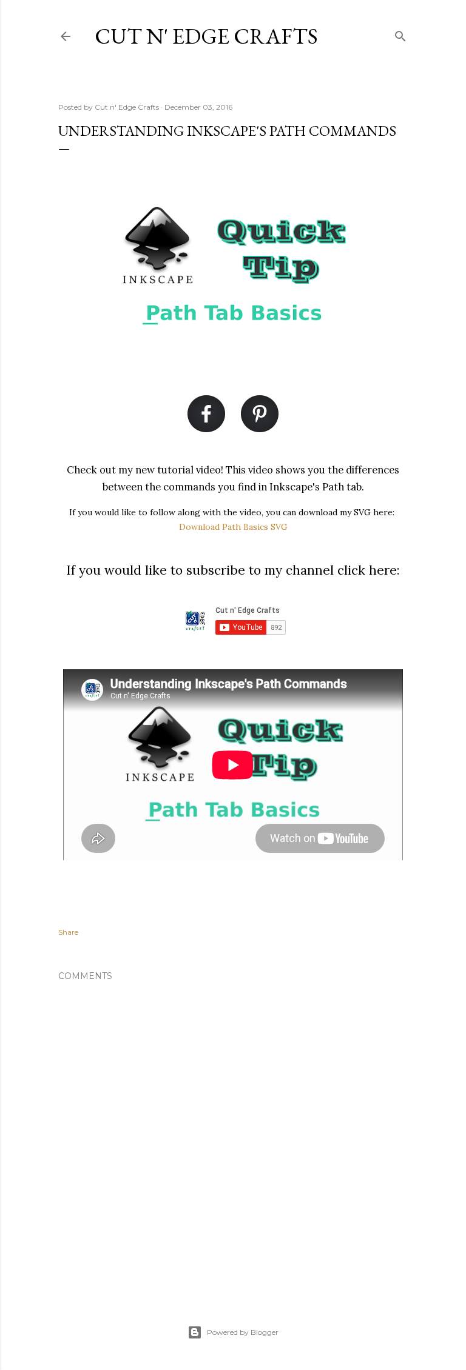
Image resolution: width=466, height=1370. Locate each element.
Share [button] (68, 932)
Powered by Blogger (243, 1332)
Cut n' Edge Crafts (206, 36)
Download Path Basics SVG (233, 526)
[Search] (400, 33)
